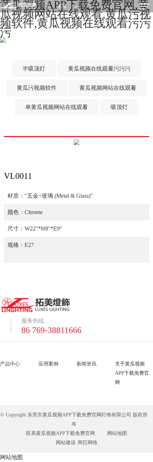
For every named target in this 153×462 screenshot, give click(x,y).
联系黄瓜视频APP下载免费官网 (60, 433)
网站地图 (117, 433)
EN (62, 6)
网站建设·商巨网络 (76, 442)
